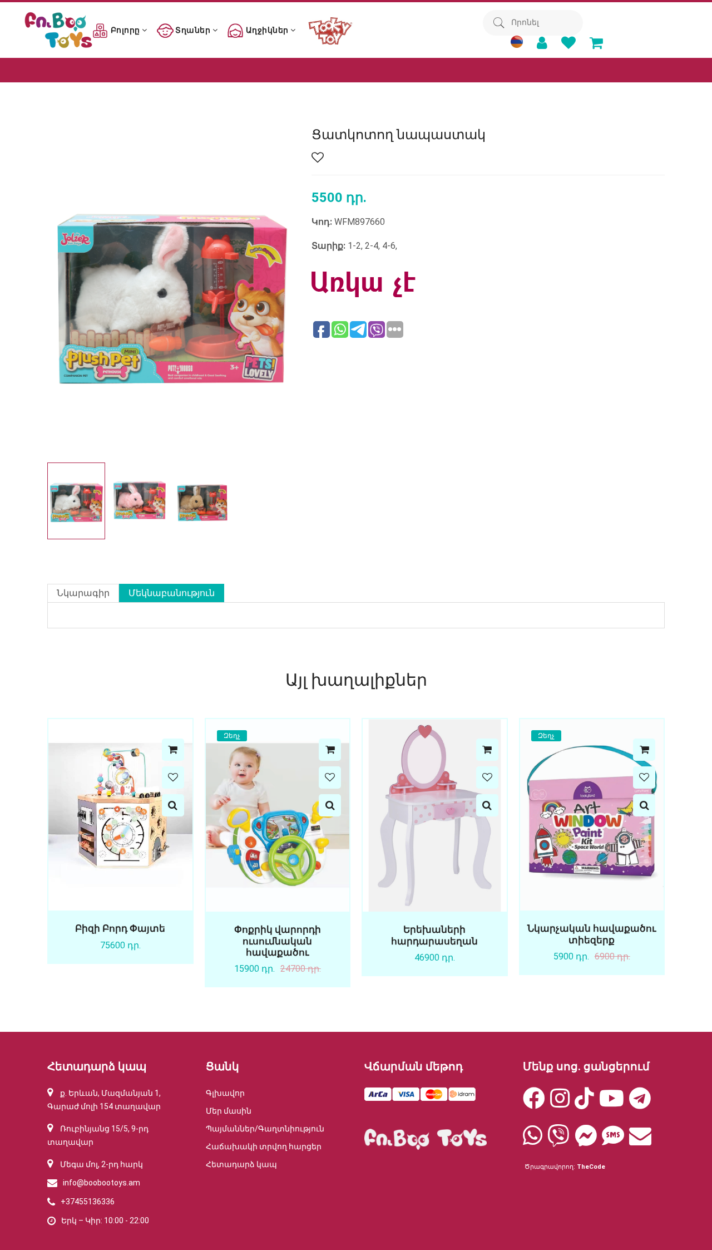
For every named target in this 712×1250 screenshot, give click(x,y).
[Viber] (558, 1140)
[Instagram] (560, 1103)
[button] (281, 501)
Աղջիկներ (267, 30)
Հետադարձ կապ (241, 1164)
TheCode (591, 1166)
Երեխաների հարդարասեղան (434, 935)
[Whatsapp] (532, 1140)
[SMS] (613, 1140)
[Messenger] (586, 1140)
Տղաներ (193, 30)
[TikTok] (584, 1103)
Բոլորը (125, 30)
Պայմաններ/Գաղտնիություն (265, 1128)
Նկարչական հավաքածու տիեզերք (591, 934)
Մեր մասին (228, 1110)
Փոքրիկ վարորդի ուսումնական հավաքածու (277, 941)
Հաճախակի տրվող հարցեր (264, 1146)
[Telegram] (640, 1103)
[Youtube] (611, 1103)
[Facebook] (534, 1103)
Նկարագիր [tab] (83, 593)
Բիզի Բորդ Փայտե (120, 928)
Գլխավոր (225, 1093)
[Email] (640, 1140)
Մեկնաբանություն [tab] (171, 593)
